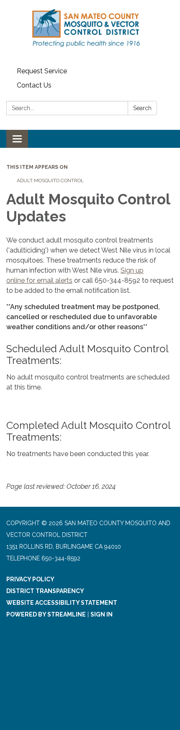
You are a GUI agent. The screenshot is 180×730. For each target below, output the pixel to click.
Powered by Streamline (46, 614)
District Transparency (45, 591)
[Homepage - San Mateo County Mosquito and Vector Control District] (90, 32)
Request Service (42, 71)
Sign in (101, 614)
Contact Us (34, 85)
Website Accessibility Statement (61, 602)
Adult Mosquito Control (50, 180)
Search (142, 108)
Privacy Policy (30, 579)
